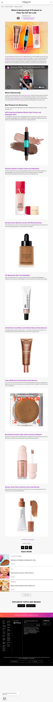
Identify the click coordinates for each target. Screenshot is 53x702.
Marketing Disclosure (32, 630)
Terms (8, 627)
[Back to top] (50, 699)
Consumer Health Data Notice (4, 648)
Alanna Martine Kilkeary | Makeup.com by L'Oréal (29, 18)
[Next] (52, 615)
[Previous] (1, 615)
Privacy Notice (26, 632)
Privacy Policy (32, 658)
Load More (26, 595)
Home (2, 6)
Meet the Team (4, 622)
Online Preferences (8, 639)
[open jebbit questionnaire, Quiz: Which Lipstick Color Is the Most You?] (4, 698)
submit (38, 625)
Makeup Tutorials (9, 6)
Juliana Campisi (31, 539)
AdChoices (25, 658)
